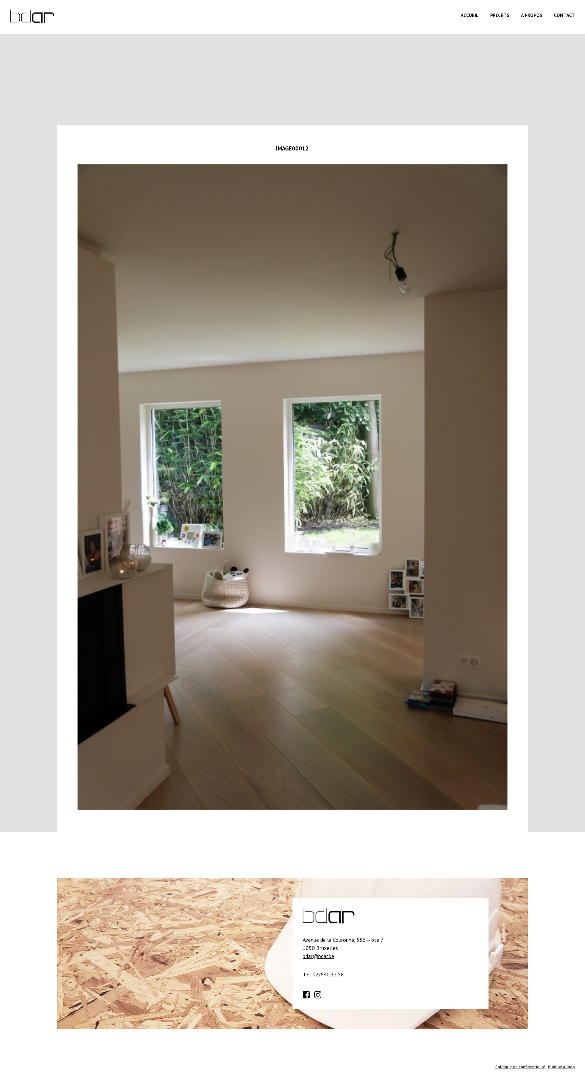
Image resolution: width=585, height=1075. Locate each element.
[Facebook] (308, 994)
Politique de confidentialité (520, 1066)
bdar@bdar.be (318, 956)
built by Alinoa (561, 1066)
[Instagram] (319, 994)
